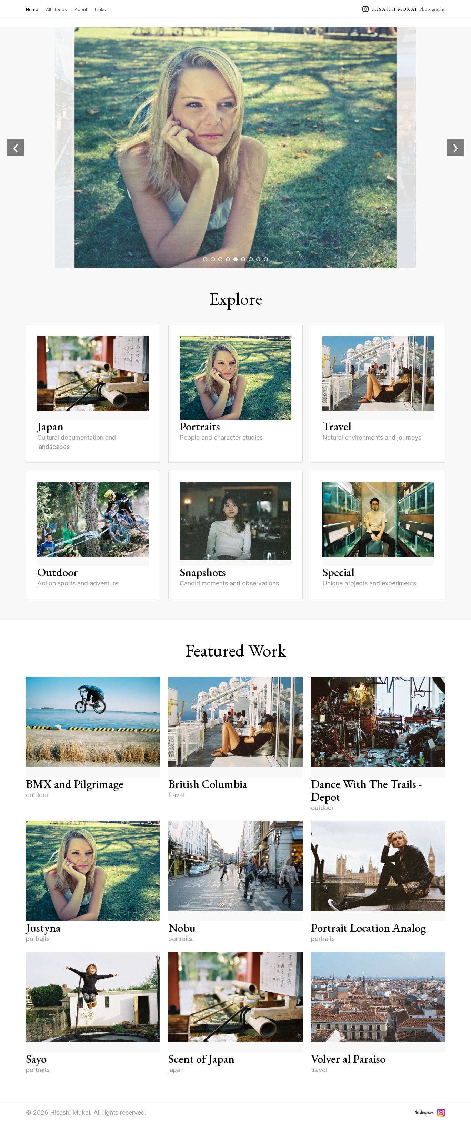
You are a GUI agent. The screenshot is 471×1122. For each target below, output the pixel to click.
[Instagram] (441, 1113)
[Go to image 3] (220, 259)
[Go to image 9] (266, 259)
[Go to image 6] (243, 259)
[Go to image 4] (228, 259)
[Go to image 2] (213, 259)
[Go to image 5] (235, 259)
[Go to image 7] (251, 259)
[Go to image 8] (258, 259)
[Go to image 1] (205, 259)
